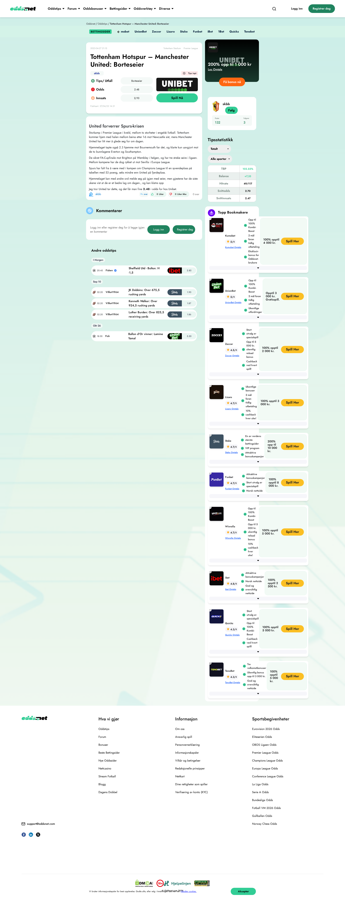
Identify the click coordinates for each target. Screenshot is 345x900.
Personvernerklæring (187, 745)
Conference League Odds (267, 776)
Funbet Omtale (232, 488)
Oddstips (54, 8)
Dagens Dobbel (107, 792)
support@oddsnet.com (41, 824)
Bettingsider (118, 8)
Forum (72, 8)
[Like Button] (152, 194)
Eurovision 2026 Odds (266, 729)
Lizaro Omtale (231, 408)
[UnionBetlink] (217, 285)
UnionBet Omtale (233, 302)
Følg (231, 110)
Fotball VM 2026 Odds (266, 808)
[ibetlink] (217, 578)
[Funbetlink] (217, 479)
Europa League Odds (265, 768)
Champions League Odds (267, 760)
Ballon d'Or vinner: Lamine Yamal (145, 336)
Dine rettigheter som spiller (191, 784)
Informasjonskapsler (187, 753)
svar (146, 194)
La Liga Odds (260, 784)
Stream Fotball (107, 776)
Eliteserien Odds (262, 737)
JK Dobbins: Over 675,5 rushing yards (144, 292)
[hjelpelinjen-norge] (177, 883)
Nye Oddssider (107, 760)
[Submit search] (274, 9)
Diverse (164, 8)
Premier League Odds (265, 753)
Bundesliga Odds (262, 800)
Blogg (102, 784)
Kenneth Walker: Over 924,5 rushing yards (143, 303)
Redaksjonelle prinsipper (190, 768)
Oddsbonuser (93, 8)
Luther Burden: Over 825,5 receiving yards (146, 314)
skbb (97, 73)
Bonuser (103, 745)
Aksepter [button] (243, 891)
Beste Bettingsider (109, 753)
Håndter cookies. (189, 891)
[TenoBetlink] (217, 669)
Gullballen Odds (262, 816)
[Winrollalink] (217, 514)
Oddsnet (90, 24)
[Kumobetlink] (217, 225)
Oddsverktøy (143, 8)
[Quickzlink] (217, 616)
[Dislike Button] (171, 194)
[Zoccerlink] (217, 335)
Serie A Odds (260, 792)
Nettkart (180, 776)
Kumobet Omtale (233, 247)
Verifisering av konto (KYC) (191, 792)
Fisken (109, 270)
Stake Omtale (231, 452)
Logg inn (297, 8)
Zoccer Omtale (232, 355)
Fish (107, 336)
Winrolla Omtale (233, 538)
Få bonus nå (232, 82)
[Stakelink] (217, 441)
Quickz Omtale (232, 635)
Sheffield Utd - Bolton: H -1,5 (144, 270)
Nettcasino (104, 768)
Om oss (179, 729)
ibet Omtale (230, 589)
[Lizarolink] (217, 392)
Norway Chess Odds (264, 824)
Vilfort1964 (112, 292)
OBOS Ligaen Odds (264, 745)
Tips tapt (192, 73)
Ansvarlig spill (183, 737)
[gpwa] (202, 883)
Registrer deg (322, 8)
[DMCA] (144, 883)
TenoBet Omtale (232, 682)
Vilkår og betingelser (187, 760)
